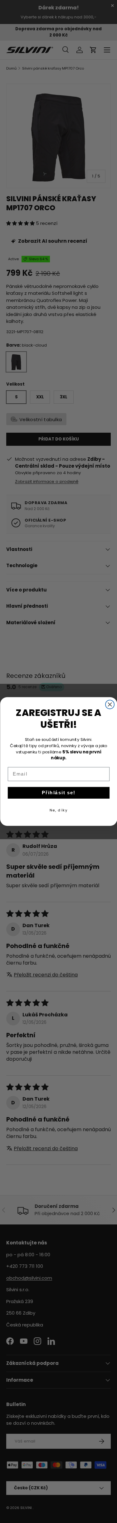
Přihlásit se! (59, 792)
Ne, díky (58, 810)
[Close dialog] (109, 704)
